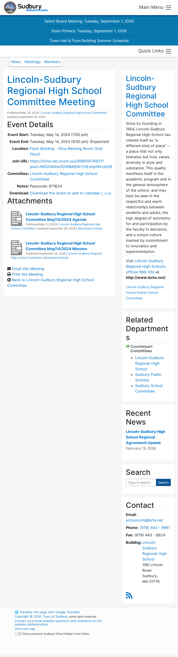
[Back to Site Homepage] (26, 7)
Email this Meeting (28, 268)
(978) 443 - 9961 (155, 527)
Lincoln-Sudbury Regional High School (149, 363)
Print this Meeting (27, 274)
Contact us (23, 621)
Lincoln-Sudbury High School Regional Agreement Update (145, 437)
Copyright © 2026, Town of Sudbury (41, 616)
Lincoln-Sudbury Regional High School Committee (73, 112)
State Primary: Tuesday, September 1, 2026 (89, 31)
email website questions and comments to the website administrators (58, 622)
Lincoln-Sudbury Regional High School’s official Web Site (146, 266)
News (16, 61)
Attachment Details (90, 228)
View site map (25, 629)
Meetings (33, 61)
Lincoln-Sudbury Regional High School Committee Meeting (54, 90)
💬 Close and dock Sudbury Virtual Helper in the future (54, 633)
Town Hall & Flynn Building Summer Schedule (89, 40)
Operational (147, 637)
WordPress (139, 612)
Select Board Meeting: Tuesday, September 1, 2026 (89, 21)
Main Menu (152, 7)
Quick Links (151, 51)
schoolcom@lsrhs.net (144, 520)
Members (52, 61)
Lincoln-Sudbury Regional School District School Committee (145, 292)
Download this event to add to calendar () (70, 193)
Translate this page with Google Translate (47, 612)
